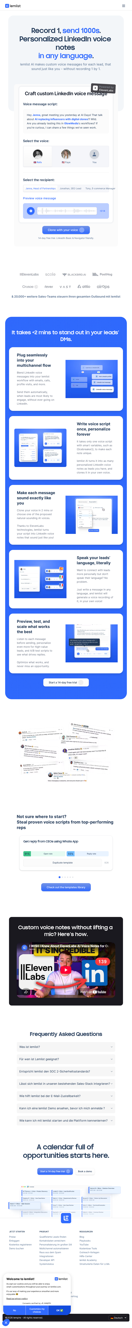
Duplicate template (63, 862)
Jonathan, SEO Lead (70, 188)
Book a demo (85, 1171)
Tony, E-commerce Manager (100, 188)
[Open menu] (123, 6)
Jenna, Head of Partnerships (41, 188)
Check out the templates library (66, 887)
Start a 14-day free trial (63, 682)
